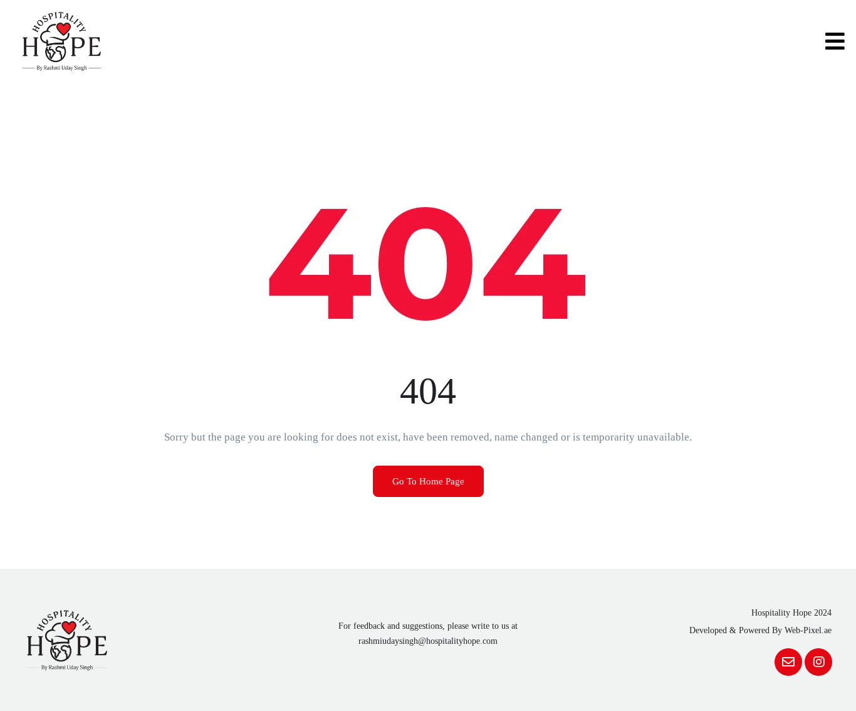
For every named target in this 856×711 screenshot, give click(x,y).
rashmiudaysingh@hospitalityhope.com (428, 641)
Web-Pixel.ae (808, 630)
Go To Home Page (428, 481)
